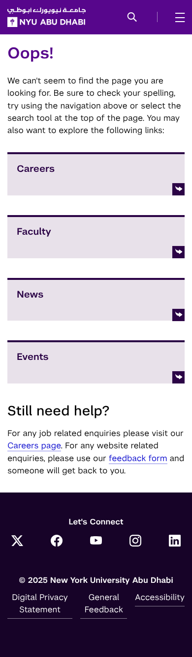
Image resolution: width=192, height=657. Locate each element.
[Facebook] (56, 541)
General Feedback (104, 603)
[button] (132, 17)
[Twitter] (17, 541)
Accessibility (160, 597)
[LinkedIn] (175, 541)
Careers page (34, 445)
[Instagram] (135, 541)
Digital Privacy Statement (40, 603)
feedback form (138, 458)
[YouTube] (96, 541)
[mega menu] (177, 17)
